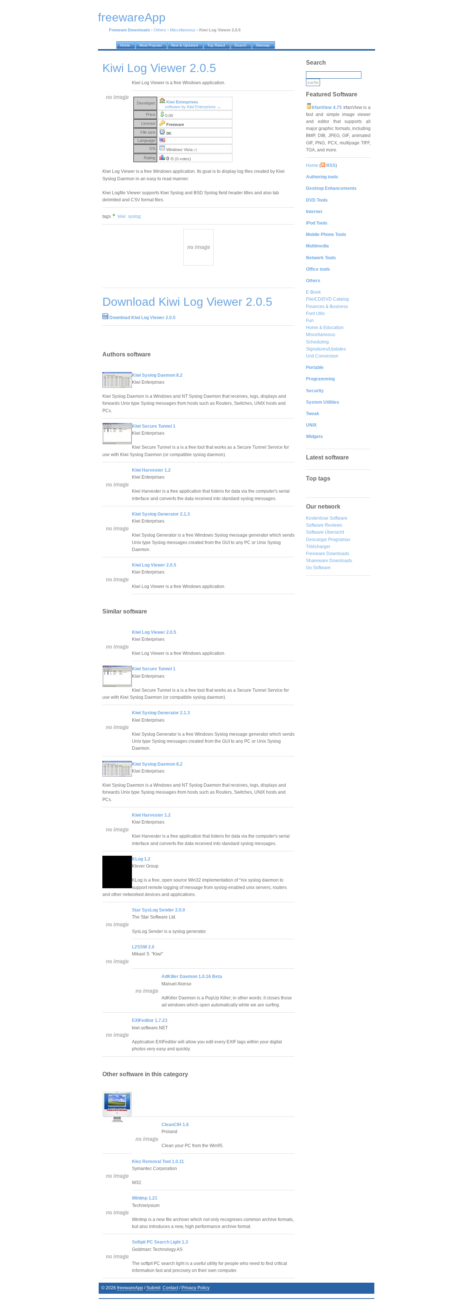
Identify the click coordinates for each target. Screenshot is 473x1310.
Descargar (316, 539)
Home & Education (325, 327)
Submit (153, 1287)
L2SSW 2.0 (143, 947)
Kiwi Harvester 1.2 (151, 470)
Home (312, 165)
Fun (310, 320)
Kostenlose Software (326, 518)
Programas (339, 539)
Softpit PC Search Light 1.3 (160, 1242)
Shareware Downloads (329, 560)
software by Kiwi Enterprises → (193, 107)
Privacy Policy (195, 1287)
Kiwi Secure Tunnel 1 (154, 426)
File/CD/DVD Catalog (327, 299)
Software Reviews (324, 525)
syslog (134, 216)
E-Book (313, 292)
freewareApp (130, 1287)
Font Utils (315, 313)
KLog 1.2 (141, 859)
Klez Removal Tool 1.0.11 (158, 1161)
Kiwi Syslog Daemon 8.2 (157, 375)
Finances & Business (327, 306)
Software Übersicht (325, 532)
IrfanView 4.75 (327, 107)
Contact (170, 1287)
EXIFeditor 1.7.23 (149, 1020)
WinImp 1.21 (144, 1198)
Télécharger (318, 546)
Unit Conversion (322, 356)
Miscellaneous (182, 30)
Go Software (318, 567)
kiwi (122, 216)
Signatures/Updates (326, 349)
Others (160, 30)
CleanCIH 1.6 (175, 1124)
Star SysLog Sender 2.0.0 (158, 910)
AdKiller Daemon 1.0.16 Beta (191, 976)
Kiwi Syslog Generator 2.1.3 (161, 514)
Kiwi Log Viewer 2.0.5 (154, 565)
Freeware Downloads (327, 553)
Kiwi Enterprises (182, 102)
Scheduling (317, 342)
